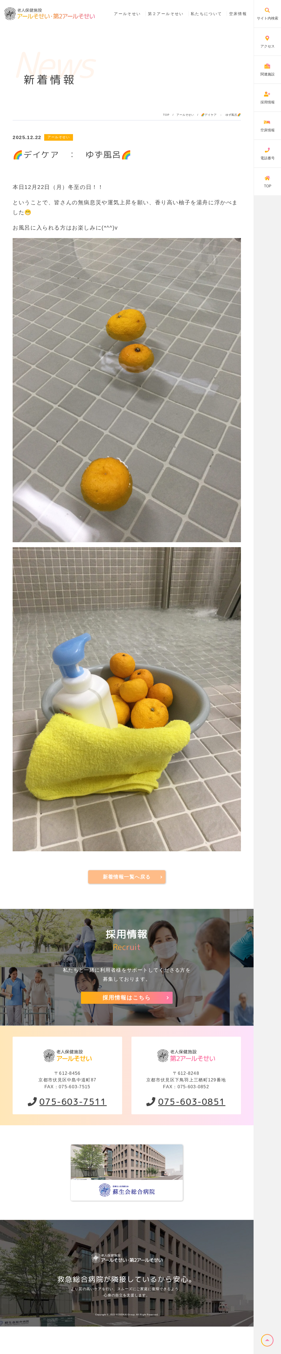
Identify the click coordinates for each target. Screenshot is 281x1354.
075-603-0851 (192, 1101)
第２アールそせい (166, 14)
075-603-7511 (73, 1101)
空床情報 (238, 14)
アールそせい (127, 14)
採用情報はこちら (127, 997)
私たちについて (206, 14)
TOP (166, 114)
